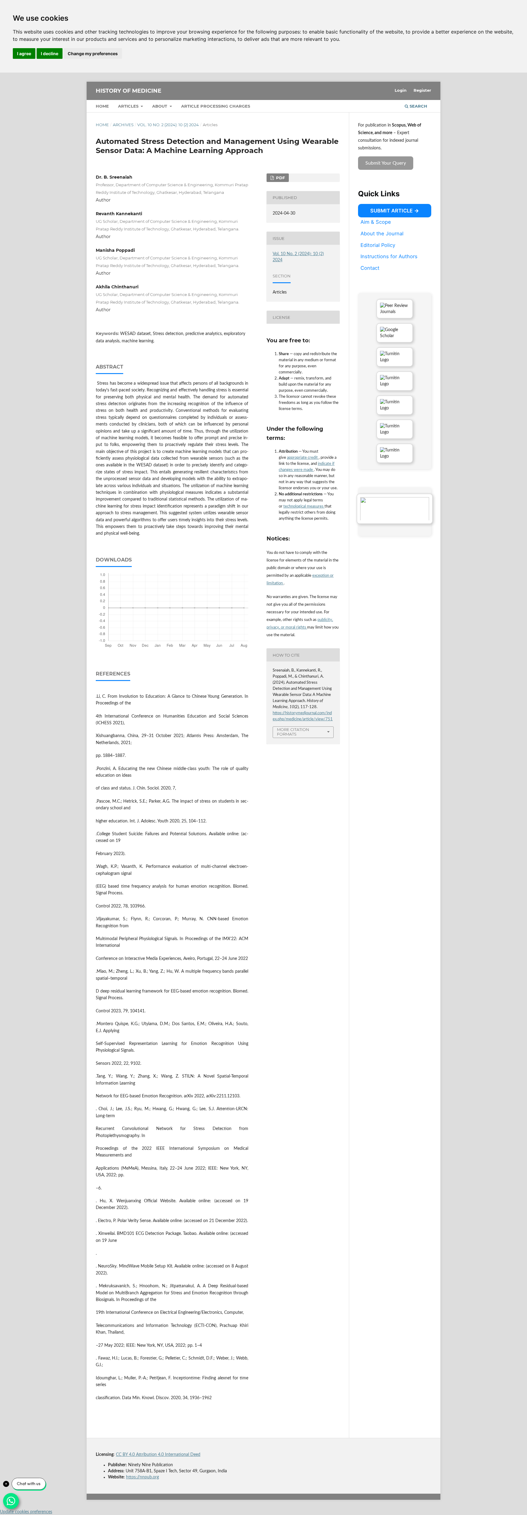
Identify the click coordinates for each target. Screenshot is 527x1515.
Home (102, 106)
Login (401, 90)
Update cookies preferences (26, 1512)
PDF (280, 177)
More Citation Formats (293, 731)
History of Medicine (128, 90)
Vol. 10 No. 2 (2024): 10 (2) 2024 (168, 124)
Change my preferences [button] (93, 53)
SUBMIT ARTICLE (391, 211)
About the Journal (381, 233)
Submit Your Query (385, 163)
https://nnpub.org (142, 1477)
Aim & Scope (375, 222)
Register (422, 90)
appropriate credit (303, 458)
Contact (369, 268)
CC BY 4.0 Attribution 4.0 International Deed (158, 1455)
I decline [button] (49, 53)
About (160, 106)
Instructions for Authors (389, 256)
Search (417, 106)
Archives (123, 124)
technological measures (303, 506)
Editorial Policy (377, 245)
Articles (129, 106)
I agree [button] (24, 53)
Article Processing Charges (215, 106)
